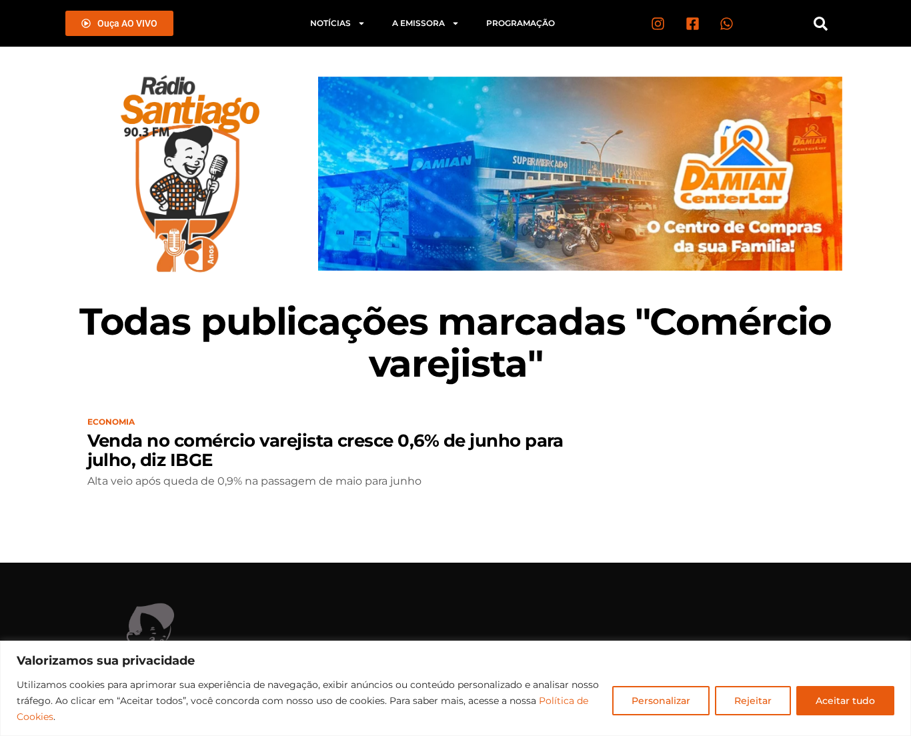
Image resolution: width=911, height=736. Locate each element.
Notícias (330, 23)
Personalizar (661, 701)
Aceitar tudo (845, 701)
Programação (520, 23)
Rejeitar (753, 701)
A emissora (418, 23)
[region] (455, 688)
